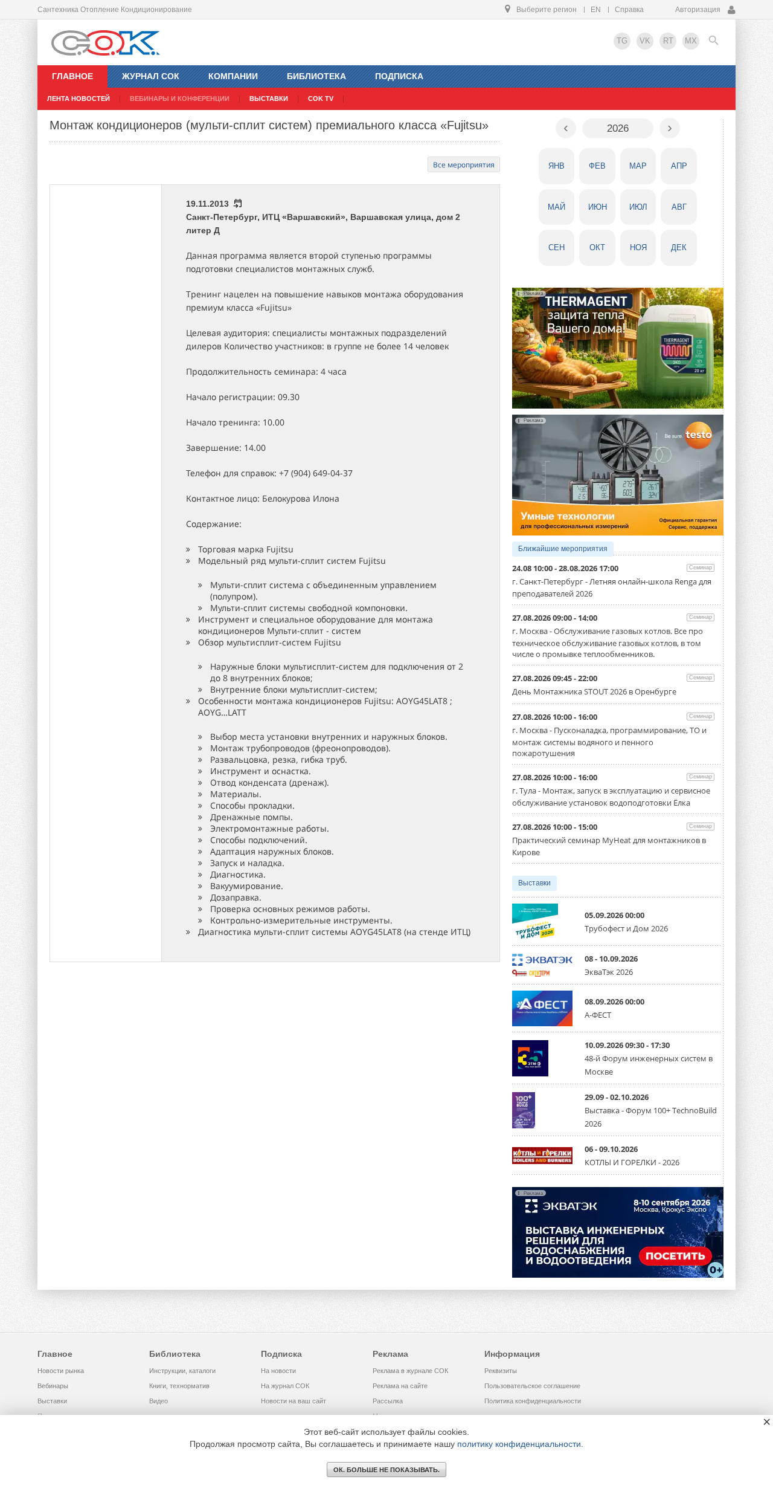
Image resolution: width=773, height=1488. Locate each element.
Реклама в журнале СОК (410, 1370)
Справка (629, 9)
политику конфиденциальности (519, 1444)
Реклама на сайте (400, 1385)
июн (597, 207)
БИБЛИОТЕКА (316, 76)
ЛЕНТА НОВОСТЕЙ (78, 98)
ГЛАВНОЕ (72, 76)
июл (638, 207)
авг (679, 207)
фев (597, 165)
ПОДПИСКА (399, 76)
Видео (158, 1401)
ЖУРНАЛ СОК (150, 76)
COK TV (320, 98)
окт (597, 247)
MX (691, 40)
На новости (278, 1370)
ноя (638, 247)
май (556, 207)
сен (556, 247)
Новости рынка (60, 1370)
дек (679, 247)
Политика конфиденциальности (532, 1401)
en (596, 9)
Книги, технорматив (179, 1385)
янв (556, 165)
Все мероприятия (464, 165)
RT (668, 40)
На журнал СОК (285, 1385)
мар (638, 165)
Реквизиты (500, 1370)
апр (679, 165)
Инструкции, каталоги (182, 1370)
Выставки (534, 883)
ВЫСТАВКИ (268, 98)
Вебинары (52, 1385)
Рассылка (388, 1401)
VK (645, 40)
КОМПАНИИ (233, 76)
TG (622, 40)
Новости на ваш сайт (293, 1401)
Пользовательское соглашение (532, 1385)
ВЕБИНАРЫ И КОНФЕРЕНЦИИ (179, 98)
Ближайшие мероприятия (563, 549)
